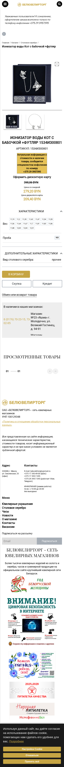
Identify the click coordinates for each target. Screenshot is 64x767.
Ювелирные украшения (17, 503)
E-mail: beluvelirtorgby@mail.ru (37, 471)
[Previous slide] (50, 371)
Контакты (8, 522)
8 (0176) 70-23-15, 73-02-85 (17, 321)
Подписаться (49, 541)
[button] (5, 4)
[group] (13, 121)
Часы (5, 511)
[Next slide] (55, 371)
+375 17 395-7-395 (32, 476)
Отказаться (32, 755)
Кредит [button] (47, 283)
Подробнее (16, 741)
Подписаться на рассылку (17, 533)
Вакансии (8, 526)
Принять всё (32, 761)
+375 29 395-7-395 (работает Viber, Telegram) (39, 480)
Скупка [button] (16, 283)
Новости (7, 515)
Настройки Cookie (32, 749)
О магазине (9, 519)
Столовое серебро (14, 507)
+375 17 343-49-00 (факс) (35, 474)
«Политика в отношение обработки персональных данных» (31, 423)
